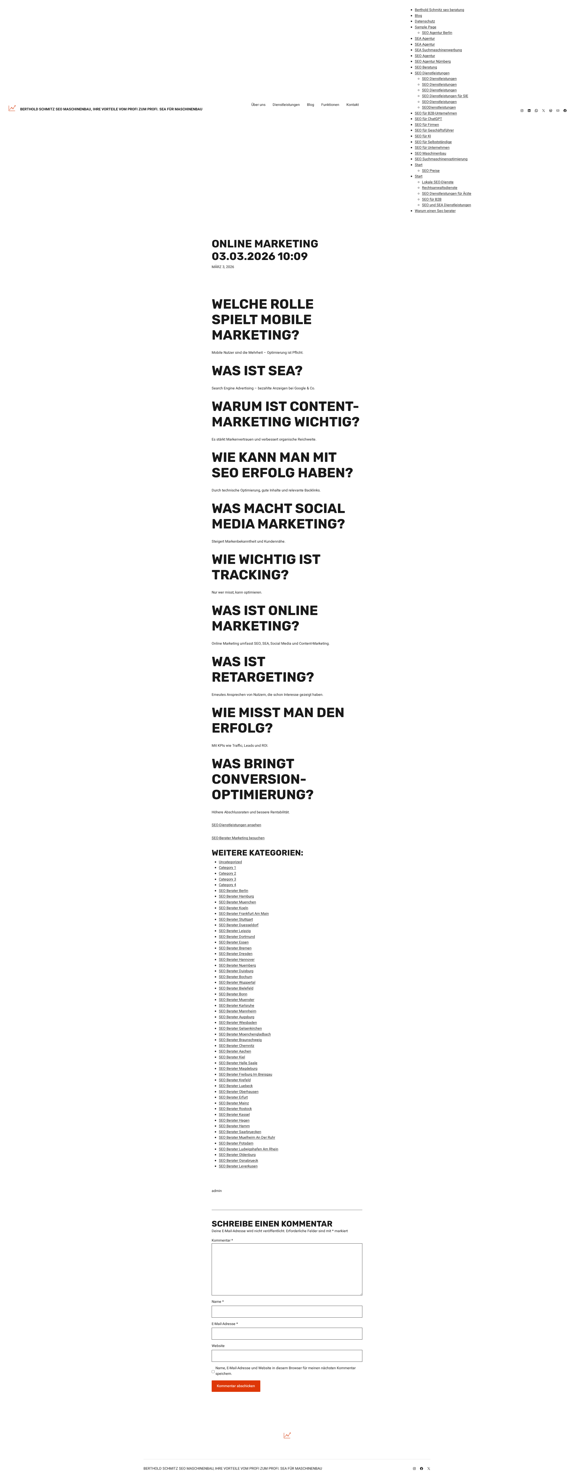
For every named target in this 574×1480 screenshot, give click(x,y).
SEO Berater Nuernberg (237, 965)
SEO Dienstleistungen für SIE (445, 96)
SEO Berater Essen (234, 942)
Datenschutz (425, 21)
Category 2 (227, 873)
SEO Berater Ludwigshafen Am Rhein (248, 1149)
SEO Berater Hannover (236, 959)
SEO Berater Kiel (232, 1057)
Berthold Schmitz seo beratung (439, 10)
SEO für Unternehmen (432, 147)
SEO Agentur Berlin (437, 32)
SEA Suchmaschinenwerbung (438, 50)
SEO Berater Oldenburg (237, 1154)
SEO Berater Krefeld (235, 1080)
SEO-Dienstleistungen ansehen (236, 825)
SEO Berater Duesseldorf (239, 925)
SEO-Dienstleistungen (439, 102)
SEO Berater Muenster (236, 999)
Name (218, 1301)
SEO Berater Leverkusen (238, 1166)
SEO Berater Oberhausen (239, 1091)
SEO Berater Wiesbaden (238, 1022)
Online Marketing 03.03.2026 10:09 (265, 250)
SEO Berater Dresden (235, 953)
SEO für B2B (431, 199)
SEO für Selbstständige (433, 142)
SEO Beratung (426, 67)
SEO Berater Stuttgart (236, 919)
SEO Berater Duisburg (236, 971)
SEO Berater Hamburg (236, 896)
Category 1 (227, 867)
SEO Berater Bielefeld (236, 988)
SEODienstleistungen (439, 107)
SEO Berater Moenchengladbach (245, 1034)
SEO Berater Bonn (233, 994)
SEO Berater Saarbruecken (240, 1132)
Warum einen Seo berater (435, 211)
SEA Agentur (425, 38)
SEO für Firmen (427, 124)
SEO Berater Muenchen (237, 902)
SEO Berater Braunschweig (240, 1040)
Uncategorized (230, 862)
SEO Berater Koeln (233, 908)
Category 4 (227, 885)
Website (218, 1346)
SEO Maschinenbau (430, 153)
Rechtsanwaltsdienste (439, 187)
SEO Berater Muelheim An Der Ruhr (247, 1137)
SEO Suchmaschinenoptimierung (441, 159)
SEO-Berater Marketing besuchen (238, 838)
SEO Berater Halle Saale (238, 1063)
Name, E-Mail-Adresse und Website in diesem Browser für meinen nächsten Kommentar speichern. (285, 1371)
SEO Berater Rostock (235, 1108)
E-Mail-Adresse (225, 1324)
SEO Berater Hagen (234, 1120)
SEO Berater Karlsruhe (236, 1005)
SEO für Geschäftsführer (434, 130)
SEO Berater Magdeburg (238, 1068)
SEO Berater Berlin (233, 890)
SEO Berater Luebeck (236, 1086)
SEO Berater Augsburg (236, 1017)
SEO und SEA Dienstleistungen (446, 205)
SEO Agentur (425, 56)
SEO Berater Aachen (235, 1051)
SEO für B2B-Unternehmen (436, 113)
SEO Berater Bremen (235, 948)
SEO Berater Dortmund (237, 936)
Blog (418, 15)
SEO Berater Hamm (234, 1126)
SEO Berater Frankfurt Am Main (244, 913)
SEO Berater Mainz (234, 1103)
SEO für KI (423, 136)
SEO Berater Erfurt (233, 1097)
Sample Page (425, 27)
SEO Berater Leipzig (235, 931)
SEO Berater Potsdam (236, 1143)
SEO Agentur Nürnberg (433, 61)
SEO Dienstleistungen (432, 73)
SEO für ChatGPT (428, 119)
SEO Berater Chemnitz (236, 1045)
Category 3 (227, 879)
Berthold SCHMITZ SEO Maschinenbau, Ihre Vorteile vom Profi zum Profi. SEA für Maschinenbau (111, 109)
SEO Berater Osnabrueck (238, 1160)
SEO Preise (431, 170)
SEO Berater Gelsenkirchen (240, 1028)
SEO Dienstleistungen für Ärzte (446, 193)
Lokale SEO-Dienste (438, 182)
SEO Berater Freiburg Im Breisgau (245, 1074)
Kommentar (222, 1240)
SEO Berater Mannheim (237, 1011)
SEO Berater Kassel (234, 1114)
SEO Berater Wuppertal (237, 982)
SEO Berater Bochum (235, 977)
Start (418, 165)
